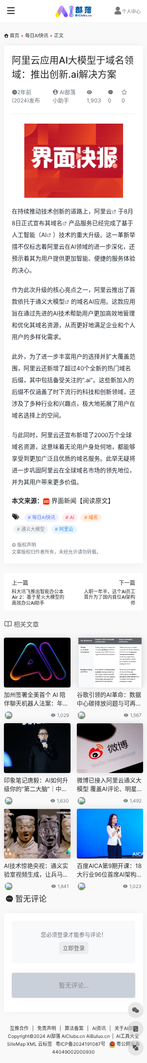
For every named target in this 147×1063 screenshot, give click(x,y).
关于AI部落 (126, 1028)
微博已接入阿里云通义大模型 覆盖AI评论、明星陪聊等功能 (110, 785)
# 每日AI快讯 (41, 517)
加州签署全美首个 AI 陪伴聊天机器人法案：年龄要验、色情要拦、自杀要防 (36, 699)
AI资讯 (99, 1028)
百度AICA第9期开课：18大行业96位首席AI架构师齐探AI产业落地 (109, 870)
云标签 (45, 1044)
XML (32, 1044)
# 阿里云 (64, 529)
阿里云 (103, 211)
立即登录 (74, 947)
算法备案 (74, 1028)
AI (44, 235)
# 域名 (91, 517)
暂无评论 (31, 899)
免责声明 (46, 1028)
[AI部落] (73, 11)
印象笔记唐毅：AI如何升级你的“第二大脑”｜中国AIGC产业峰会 (36, 785)
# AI (69, 517)
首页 (14, 35)
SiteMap (16, 1044)
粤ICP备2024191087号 (80, 1044)
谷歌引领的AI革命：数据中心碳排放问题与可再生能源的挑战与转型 (109, 699)
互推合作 (19, 1028)
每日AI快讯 (36, 35)
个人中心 (131, 12)
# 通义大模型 (31, 529)
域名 (56, 223)
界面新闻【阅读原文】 (82, 501)
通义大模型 (50, 301)
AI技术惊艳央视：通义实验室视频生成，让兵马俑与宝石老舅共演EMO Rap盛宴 (37, 870)
